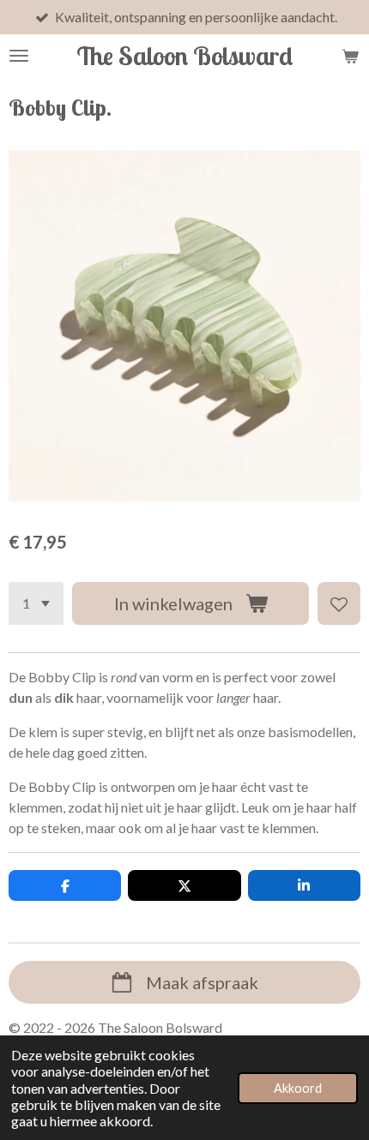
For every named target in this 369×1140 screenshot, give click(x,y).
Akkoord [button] (298, 1088)
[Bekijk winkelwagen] (350, 55)
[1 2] (36, 603)
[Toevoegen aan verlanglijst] (339, 603)
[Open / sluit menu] (19, 55)
